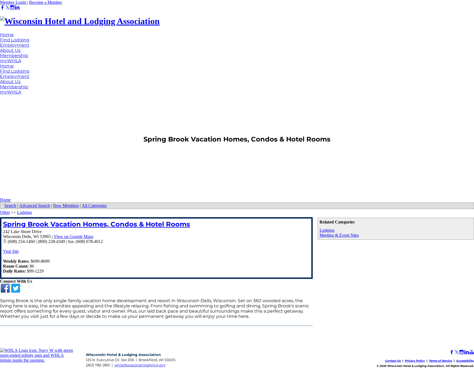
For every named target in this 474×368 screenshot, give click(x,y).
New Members (66, 205)
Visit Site (11, 251)
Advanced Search (34, 205)
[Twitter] (7, 7)
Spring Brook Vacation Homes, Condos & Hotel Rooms (96, 224)
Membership (14, 55)
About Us (10, 50)
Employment (14, 45)
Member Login (13, 2)
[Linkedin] (17, 7)
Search (10, 205)
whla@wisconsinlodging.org (139, 365)
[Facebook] (2, 7)
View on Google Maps (73, 236)
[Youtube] (471, 352)
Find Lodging (14, 40)
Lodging (327, 230)
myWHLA (10, 60)
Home (7, 34)
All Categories (94, 205)
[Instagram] (12, 7)
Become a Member (45, 2)
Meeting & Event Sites (339, 235)
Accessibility (465, 361)
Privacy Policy (415, 361)
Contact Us (393, 361)
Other (5, 212)
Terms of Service (440, 361)
